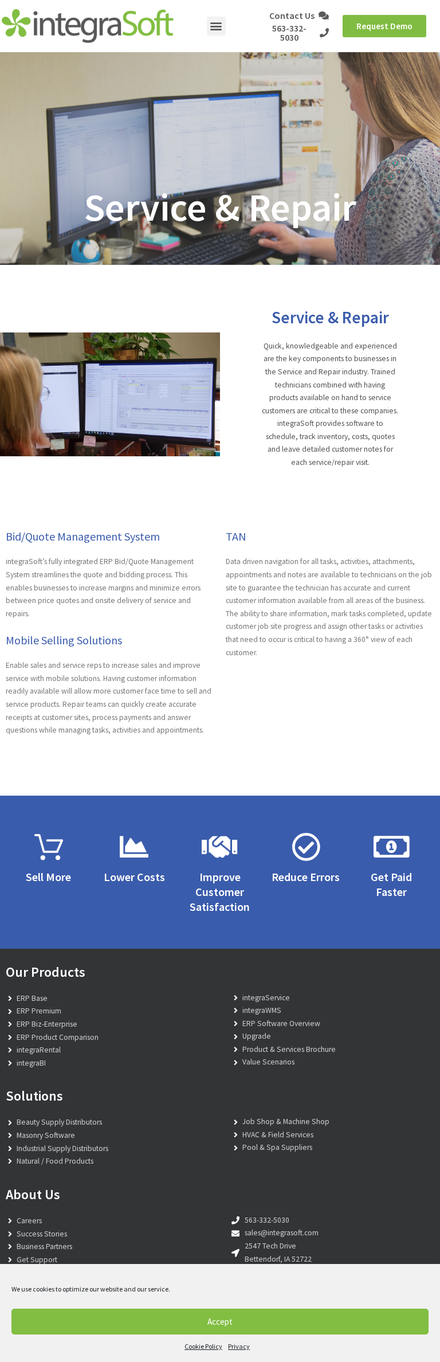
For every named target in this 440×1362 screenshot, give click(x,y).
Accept (220, 1321)
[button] (216, 26)
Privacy (239, 1346)
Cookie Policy (203, 1346)
